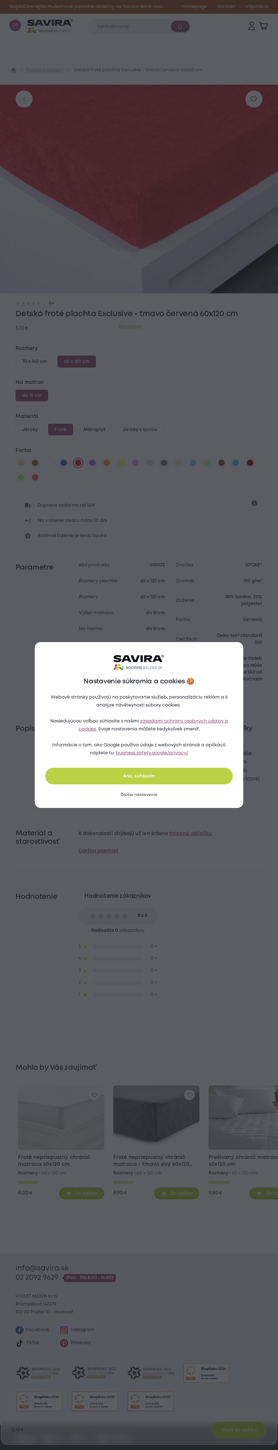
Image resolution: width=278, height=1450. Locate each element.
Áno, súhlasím (139, 776)
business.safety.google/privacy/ (152, 753)
